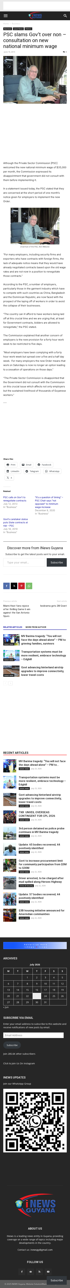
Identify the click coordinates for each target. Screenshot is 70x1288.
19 (62, 989)
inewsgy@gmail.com (41, 1249)
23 (36, 996)
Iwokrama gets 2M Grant (53, 605)
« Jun (6, 1007)
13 (8, 989)
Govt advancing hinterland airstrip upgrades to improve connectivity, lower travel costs (42, 671)
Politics (28, 29)
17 (45, 989)
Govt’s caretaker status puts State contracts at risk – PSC (15, 522)
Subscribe (57, 562)
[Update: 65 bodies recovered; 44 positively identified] (9, 849)
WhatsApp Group (21, 1083)
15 (27, 989)
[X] (14, 586)
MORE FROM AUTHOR (36, 627)
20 (8, 996)
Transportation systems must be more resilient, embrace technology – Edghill (43, 655)
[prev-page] (5, 683)
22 (27, 996)
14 (17, 989)
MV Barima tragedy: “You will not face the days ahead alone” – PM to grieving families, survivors (43, 639)
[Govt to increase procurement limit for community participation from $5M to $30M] (9, 865)
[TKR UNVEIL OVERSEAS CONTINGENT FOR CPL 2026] (9, 816)
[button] (5, 15)
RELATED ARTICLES (12, 627)
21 (17, 996)
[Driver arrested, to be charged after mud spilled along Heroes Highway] (9, 882)
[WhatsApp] (29, 586)
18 (54, 989)
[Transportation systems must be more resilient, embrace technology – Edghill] (11, 655)
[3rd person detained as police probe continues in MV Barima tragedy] (9, 833)
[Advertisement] (36, 6)
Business (16, 23)
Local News (18, 29)
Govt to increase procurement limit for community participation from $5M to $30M (43, 864)
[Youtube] (48, 1272)
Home (6, 23)
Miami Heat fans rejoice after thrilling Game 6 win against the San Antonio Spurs (16, 611)
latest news (8, 644)
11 (54, 983)
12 (62, 983)
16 (36, 989)
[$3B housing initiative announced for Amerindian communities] (9, 915)
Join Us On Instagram (23, 1063)
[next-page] (10, 683)
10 (45, 983)
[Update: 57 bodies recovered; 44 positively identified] (9, 899)
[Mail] (30, 1272)
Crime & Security (26, 886)
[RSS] (39, 1272)
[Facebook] (6, 586)
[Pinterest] (21, 586)
